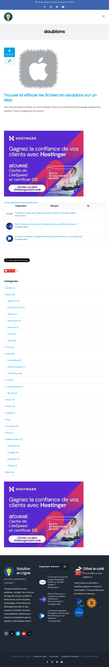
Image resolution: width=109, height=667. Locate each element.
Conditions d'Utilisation (70, 656)
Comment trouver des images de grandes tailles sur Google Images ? (45, 212)
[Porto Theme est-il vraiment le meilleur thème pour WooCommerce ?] (9, 224)
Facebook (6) (14, 445)
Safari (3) (12, 340)
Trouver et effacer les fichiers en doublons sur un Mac (50, 97)
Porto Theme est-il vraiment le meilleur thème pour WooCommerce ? (46, 224)
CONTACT (9, 583)
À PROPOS (19, 579)
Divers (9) (10, 399)
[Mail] (29, 633)
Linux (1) (10, 432)
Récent (54, 205)
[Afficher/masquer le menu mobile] (103, 16)
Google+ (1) (13, 452)
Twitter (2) (12, 465)
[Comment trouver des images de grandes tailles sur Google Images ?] (9, 213)
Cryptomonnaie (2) (14, 386)
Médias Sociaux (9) (14, 439)
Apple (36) (10, 294)
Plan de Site (53, 656)
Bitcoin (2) (12, 393)
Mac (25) (12, 334)
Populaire (20, 205)
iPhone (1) (12, 314)
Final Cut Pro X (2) (16, 307)
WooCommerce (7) (16, 366)
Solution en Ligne (40, 656)
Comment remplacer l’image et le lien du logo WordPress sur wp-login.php (48, 236)
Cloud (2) (10, 347)
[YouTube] (24, 633)
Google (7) (10, 413)
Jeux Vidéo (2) (12, 426)
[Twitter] (12, 633)
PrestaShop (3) (14, 360)
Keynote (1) (13, 327)
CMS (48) (10, 353)
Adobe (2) (10, 288)
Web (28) (10, 472)
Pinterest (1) (13, 459)
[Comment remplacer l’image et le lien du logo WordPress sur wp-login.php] (9, 237)
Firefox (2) (10, 406)
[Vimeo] (18, 633)
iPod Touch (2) (14, 320)
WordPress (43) (15, 373)
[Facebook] (6, 633)
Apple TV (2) (13, 300)
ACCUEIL (8, 579)
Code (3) (9, 380)
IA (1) (8, 419)
